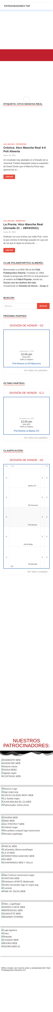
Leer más (8, 176)
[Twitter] (20, 977)
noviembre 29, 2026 (26, 419)
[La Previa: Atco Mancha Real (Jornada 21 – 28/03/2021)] (26, 203)
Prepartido (20, 221)
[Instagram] (26, 977)
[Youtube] (32, 977)
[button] (8, 54)
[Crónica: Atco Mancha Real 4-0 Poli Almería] (26, 126)
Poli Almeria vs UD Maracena (26, 363)
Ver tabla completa (37, 571)
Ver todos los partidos (35, 370)
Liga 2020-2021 (9, 144)
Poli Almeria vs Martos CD (26, 431)
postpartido (21, 144)
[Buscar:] (26, 306)
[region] (26, 82)
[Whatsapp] (38, 977)
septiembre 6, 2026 (26, 351)
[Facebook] (15, 977)
